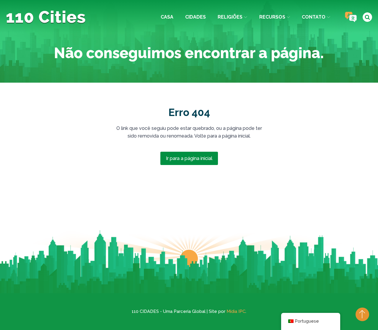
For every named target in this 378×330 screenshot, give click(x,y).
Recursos (272, 17)
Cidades (195, 17)
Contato (313, 17)
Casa (167, 17)
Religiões (230, 17)
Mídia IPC (236, 311)
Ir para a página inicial (189, 158)
